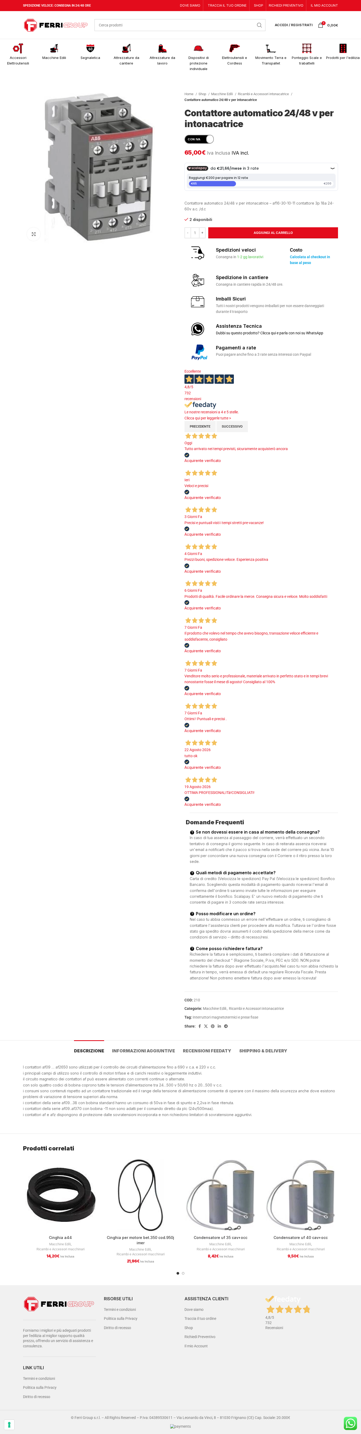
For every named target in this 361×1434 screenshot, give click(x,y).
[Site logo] (56, 24)
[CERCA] (259, 25)
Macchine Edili (222, 94)
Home (189, 94)
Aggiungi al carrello (273, 233)
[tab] (89, 1048)
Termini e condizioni (39, 1378)
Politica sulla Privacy (40, 1387)
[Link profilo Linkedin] (219, 1026)
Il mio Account (196, 1346)
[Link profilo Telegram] (226, 1026)
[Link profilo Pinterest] (212, 1026)
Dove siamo (193, 1309)
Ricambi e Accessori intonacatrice (264, 94)
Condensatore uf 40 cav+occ (301, 1237)
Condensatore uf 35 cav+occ (220, 1237)
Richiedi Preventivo (199, 1337)
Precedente (200, 426)
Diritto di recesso (36, 1397)
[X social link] (205, 1026)
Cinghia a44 (60, 1237)
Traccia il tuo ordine (200, 1318)
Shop (202, 94)
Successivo (232, 426)
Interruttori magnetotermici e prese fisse (225, 1017)
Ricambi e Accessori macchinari (60, 1249)
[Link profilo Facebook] (199, 1026)
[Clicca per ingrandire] (33, 234)
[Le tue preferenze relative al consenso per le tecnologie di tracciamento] (9, 1425)
